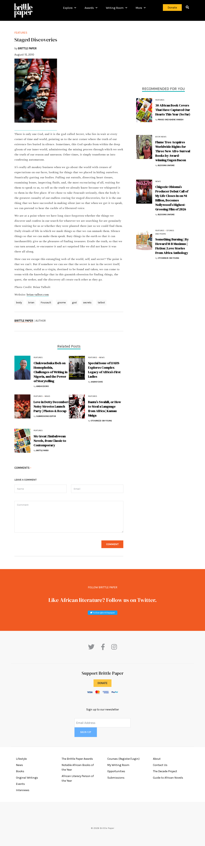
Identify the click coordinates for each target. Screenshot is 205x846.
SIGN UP (85, 732)
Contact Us (160, 765)
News (158, 181)
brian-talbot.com (38, 295)
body (19, 302)
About (157, 759)
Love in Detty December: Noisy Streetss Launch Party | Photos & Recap (51, 406)
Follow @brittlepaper (103, 612)
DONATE (102, 683)
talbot (101, 302)
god (74, 302)
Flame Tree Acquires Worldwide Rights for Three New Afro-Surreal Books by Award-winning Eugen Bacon (172, 151)
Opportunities (116, 771)
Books (20, 771)
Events (20, 784)
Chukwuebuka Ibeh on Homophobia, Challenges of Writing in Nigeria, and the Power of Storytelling (50, 372)
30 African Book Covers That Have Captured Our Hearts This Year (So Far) (172, 110)
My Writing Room (118, 765)
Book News (160, 137)
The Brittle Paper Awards (77, 759)
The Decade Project (165, 771)
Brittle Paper (23, 320)
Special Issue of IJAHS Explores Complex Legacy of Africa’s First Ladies (104, 370)
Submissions (115, 777)
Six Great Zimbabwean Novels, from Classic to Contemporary (50, 440)
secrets (87, 302)
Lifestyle (21, 759)
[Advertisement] (163, 52)
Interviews (22, 790)
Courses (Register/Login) (123, 759)
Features (159, 100)
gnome (61, 302)
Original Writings (27, 777)
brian (31, 302)
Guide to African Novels (168, 777)
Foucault (46, 302)
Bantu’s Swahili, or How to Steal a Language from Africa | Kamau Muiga (104, 409)
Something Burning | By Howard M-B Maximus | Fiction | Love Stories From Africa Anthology (172, 246)
